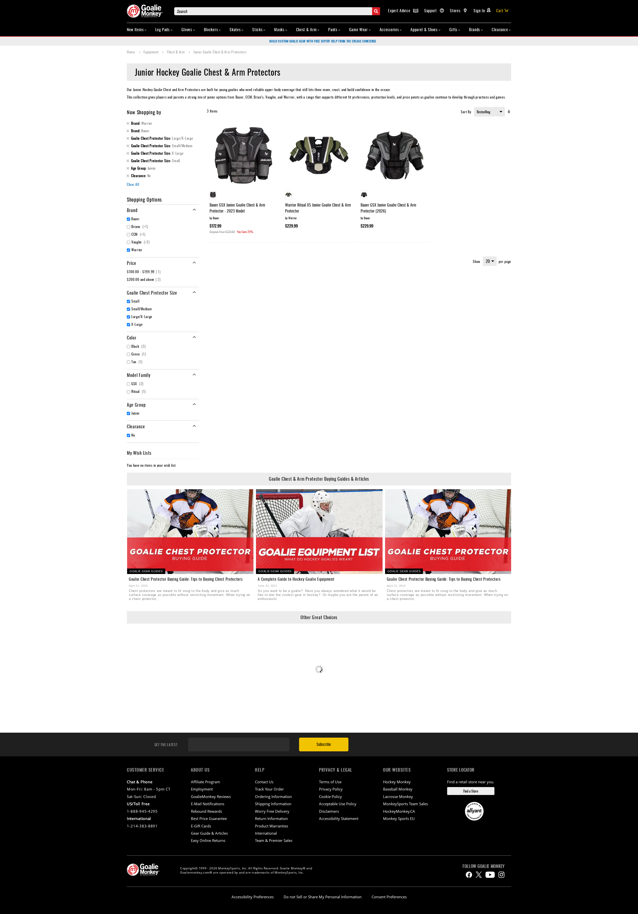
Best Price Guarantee (209, 818)
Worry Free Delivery (272, 811)
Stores (456, 10)
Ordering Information (273, 796)
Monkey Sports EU (399, 818)
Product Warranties (271, 825)
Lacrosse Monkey (398, 796)
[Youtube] (490, 875)
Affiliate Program (205, 781)
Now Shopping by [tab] (144, 112)
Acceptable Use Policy (337, 803)
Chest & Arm (176, 51)
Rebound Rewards (206, 811)
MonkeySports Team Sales (405, 803)
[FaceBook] (469, 875)
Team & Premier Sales (273, 840)
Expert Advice (399, 10)
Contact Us (264, 781)
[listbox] (243, 195)
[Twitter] (479, 875)
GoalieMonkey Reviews (211, 796)
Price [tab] (131, 263)
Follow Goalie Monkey (484, 866)
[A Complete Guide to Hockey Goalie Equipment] (319, 531)
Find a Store (470, 791)
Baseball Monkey (397, 789)
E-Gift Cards (201, 825)
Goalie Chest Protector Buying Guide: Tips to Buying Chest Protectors (186, 579)
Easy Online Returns (208, 840)
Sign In (479, 10)
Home (131, 51)
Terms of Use (330, 781)
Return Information (271, 818)
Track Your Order (269, 789)
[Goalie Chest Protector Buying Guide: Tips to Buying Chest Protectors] (190, 531)
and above (144, 279)
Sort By (466, 111)
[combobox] (277, 11)
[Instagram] (501, 875)
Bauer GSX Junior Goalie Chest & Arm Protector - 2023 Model (237, 208)
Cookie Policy (330, 796)
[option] (213, 194)
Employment (202, 789)
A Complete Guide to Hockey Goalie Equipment (296, 579)
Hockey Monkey (397, 781)
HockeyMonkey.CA (399, 811)
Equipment (151, 51)
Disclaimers (329, 811)
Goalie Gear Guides (146, 571)
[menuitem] (137, 29)
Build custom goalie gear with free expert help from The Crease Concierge (322, 41)
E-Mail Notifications (207, 803)
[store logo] (148, 11)
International (266, 833)
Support (431, 10)
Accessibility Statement (338, 818)
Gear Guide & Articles (209, 833)
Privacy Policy (331, 789)
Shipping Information (273, 803)
